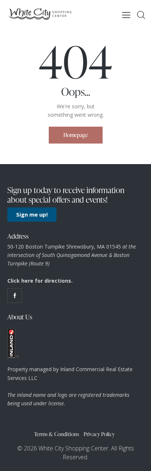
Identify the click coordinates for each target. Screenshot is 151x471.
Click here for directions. (40, 280)
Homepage (75, 135)
